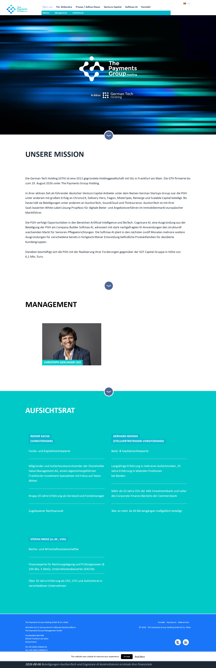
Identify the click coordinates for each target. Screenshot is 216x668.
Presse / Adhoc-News (88, 7)
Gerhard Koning (125, 436)
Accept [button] (127, 657)
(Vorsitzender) (41, 441)
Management (61, 13)
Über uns (47, 7)
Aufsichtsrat (78, 13)
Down (108, 135)
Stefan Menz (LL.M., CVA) (48, 539)
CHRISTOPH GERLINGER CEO (62, 362)
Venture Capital (113, 7)
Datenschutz (183, 622)
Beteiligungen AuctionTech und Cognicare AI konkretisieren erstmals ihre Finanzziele (97, 664)
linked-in (186, 642)
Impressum (171, 622)
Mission (46, 13)
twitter (177, 642)
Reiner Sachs (40, 436)
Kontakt (146, 7)
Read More (140, 657)
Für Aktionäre (64, 7)
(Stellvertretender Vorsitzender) (138, 441)
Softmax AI (131, 7)
